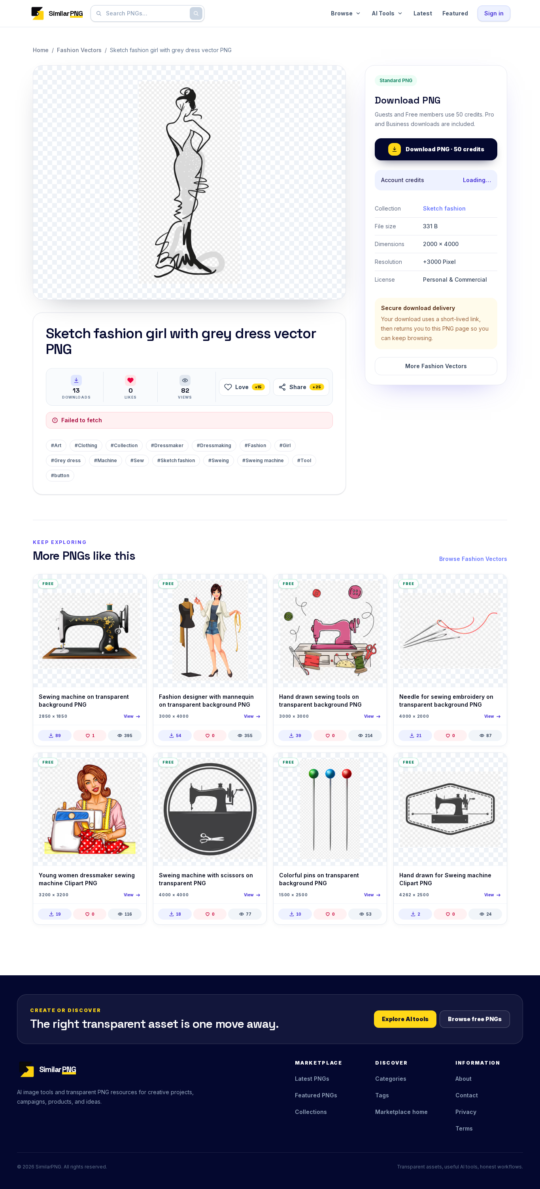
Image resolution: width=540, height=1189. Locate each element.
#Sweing (218, 460)
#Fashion (255, 445)
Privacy (465, 1111)
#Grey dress (66, 460)
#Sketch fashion (176, 460)
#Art (56, 445)
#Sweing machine (263, 460)
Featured (455, 13)
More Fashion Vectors (436, 366)
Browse (342, 13)
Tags (382, 1095)
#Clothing (86, 445)
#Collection (124, 445)
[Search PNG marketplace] (196, 13)
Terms (464, 1128)
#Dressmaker (167, 445)
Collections (311, 1111)
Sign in (494, 13)
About (463, 1078)
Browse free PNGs (475, 1019)
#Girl (285, 445)
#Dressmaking (214, 445)
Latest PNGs (312, 1078)
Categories (390, 1078)
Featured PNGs (316, 1095)
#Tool (304, 460)
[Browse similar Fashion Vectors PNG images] (133, 587)
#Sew (137, 460)
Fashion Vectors (79, 50)
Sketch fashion (444, 208)
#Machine (105, 460)
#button (60, 475)
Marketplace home (401, 1111)
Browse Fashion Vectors (473, 558)
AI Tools (383, 13)
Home (41, 50)
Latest (422, 13)
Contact (466, 1095)
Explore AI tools (405, 1019)
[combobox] (146, 13)
